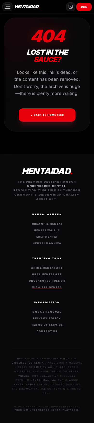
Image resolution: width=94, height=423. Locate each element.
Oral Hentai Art (47, 274)
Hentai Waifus (47, 230)
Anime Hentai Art (47, 267)
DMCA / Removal (47, 311)
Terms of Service (47, 324)
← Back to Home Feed (47, 114)
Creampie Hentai (47, 223)
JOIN (84, 6)
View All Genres (47, 287)
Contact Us (47, 331)
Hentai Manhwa (47, 243)
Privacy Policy (47, 318)
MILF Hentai (47, 236)
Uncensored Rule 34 (47, 280)
